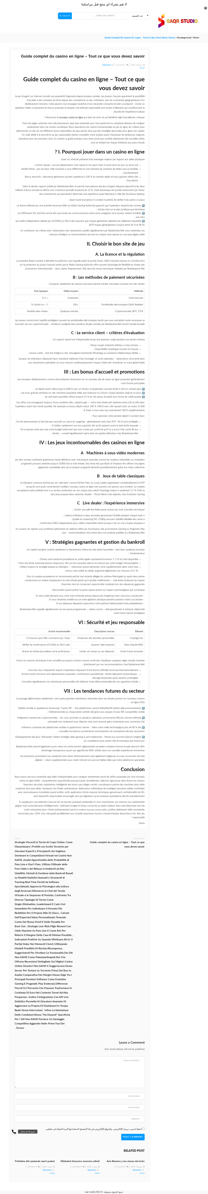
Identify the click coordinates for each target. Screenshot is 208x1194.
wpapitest (106, 65)
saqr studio (90, 1192)
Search (66, 16)
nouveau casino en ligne (71, 117)
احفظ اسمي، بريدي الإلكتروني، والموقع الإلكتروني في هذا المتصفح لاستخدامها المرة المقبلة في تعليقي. (94, 1129)
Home (196, 37)
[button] (14, 1131)
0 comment (121, 65)
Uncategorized (184, 37)
